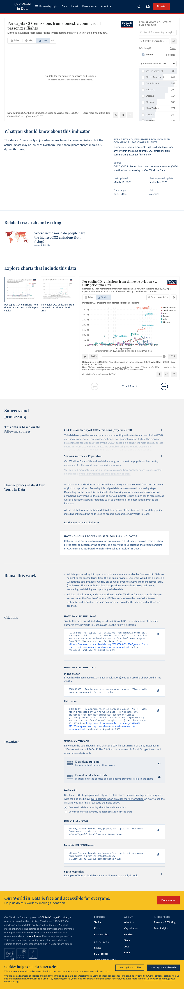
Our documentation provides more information (117, 799)
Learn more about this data (96, 113)
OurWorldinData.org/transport (95, 374)
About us (129, 922)
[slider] (164, 356)
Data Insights (101, 934)
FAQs (50, 944)
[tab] (15, 40)
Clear (173, 48)
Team (127, 940)
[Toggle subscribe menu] (147, 6)
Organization (131, 928)
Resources (88, 6)
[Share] (123, 115)
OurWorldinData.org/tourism (21, 116)
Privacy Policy (151, 979)
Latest (74, 6)
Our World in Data (22, 6)
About (104, 6)
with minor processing (128, 170)
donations (52, 971)
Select (159, 297)
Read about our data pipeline (80, 522)
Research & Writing (165, 922)
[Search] (139, 6)
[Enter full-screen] (130, 115)
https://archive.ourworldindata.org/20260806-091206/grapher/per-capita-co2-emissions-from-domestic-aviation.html (105, 726)
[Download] (115, 115)
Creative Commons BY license (102, 598)
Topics (97, 922)
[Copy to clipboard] (154, 634)
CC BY (39, 116)
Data (64, 6)
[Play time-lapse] (85, 356)
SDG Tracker (101, 954)
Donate (161, 6)
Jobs (126, 946)
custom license (33, 936)
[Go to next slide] (164, 386)
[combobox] (139, 6)
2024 (172, 356)
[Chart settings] (174, 297)
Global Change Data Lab (55, 917)
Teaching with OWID (105, 960)
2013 (94, 356)
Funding (128, 934)
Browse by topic (48, 6)
